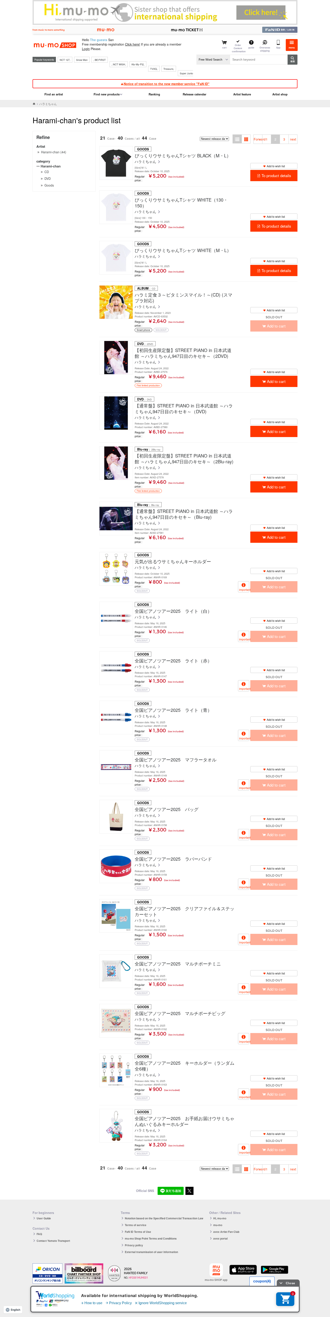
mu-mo (217, 1225)
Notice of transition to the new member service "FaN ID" (166, 83)
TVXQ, (154, 68)
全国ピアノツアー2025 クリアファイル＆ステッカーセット (184, 911)
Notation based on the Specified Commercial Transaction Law (164, 1218)
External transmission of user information (151, 1252)
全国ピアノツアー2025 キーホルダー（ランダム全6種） (184, 1066)
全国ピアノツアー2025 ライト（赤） (173, 661)
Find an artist (53, 94)
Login (86, 48)
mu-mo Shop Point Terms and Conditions (151, 1238)
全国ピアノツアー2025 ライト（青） (173, 710)
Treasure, (168, 68)
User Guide (44, 1218)
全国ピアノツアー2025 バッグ (166, 809)
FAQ (39, 1234)
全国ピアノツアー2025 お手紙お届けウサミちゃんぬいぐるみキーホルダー (184, 1121)
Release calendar (194, 94)
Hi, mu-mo (219, 1218)
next (293, 139)
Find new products (107, 94)
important (244, 589)
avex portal (220, 1238)
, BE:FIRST (99, 60)
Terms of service (135, 1225)
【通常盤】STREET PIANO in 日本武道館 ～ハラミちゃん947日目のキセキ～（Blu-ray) (184, 514)
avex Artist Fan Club (226, 1232)
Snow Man (82, 60)
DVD (47, 178)
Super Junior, (187, 73)
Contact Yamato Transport (53, 1241)
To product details (276, 175)
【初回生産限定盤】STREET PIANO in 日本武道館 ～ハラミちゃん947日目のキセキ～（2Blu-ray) (184, 458)
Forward (258, 139)
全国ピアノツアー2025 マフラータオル (175, 760)
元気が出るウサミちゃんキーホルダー (173, 561)
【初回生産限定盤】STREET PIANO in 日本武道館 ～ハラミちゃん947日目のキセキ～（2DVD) (183, 353)
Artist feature (242, 94)
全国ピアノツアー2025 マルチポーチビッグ (180, 1013)
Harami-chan (51, 166)
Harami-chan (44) (53, 152)
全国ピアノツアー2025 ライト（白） (173, 611)
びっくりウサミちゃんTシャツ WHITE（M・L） (183, 250)
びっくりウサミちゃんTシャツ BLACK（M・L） (183, 155)
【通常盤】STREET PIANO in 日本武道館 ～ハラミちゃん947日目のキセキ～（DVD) (184, 408)
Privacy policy (134, 1245)
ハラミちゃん (146, 161)
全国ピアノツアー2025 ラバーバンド (173, 859)
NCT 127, (65, 60)
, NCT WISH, (119, 64)
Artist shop (280, 94)
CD (46, 171)
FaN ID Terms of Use (138, 1232)
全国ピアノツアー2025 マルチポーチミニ (178, 964)
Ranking (154, 94)
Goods (49, 185)
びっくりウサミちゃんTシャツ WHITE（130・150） (181, 203)
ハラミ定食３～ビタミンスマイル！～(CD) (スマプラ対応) (183, 297)
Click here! (132, 44)
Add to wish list (276, 166)
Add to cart (276, 381)
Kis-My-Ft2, (138, 64)
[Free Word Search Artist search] (213, 60)
